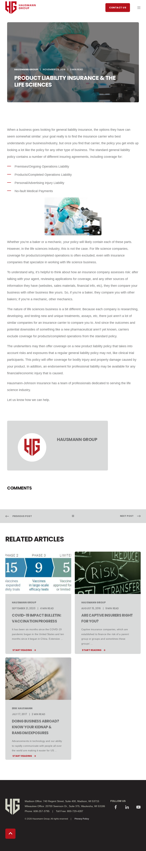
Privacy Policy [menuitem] (82, 818)
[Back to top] (10, 834)
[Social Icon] (115, 807)
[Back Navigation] (73, 516)
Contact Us (117, 7)
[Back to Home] (20, 20)
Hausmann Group (26, 69)
